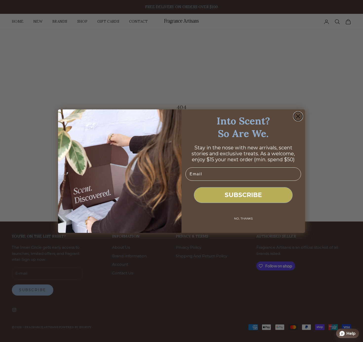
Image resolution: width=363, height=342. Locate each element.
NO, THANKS (243, 218)
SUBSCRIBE (243, 195)
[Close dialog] (298, 116)
